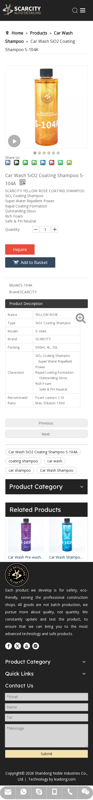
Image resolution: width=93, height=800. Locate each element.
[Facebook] (8, 646)
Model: (14, 285)
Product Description (26, 303)
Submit (46, 753)
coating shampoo (23, 460)
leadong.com (65, 779)
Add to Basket (34, 262)
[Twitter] (17, 646)
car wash (54, 460)
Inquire (20, 249)
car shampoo (20, 470)
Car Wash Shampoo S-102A (52, 557)
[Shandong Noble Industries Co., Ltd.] (16, 575)
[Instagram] (35, 646)
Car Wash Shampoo (56, 470)
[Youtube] (26, 646)
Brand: (14, 291)
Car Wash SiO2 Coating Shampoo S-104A (43, 451)
